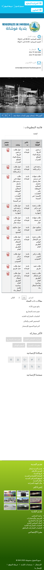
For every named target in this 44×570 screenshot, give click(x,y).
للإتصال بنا (38, 568)
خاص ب (26, 143)
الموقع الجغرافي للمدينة (33, 478)
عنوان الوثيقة (37, 143)
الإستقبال (38, 564)
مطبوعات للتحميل (34, 345)
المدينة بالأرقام (37, 471)
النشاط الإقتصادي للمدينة (33, 476)
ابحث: (35, 133)
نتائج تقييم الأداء (34, 306)
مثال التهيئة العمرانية (35, 483)
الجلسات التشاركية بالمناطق (32, 528)
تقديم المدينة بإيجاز (35, 468)
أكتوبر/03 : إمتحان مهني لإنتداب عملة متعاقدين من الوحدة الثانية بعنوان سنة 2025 (26, 115)
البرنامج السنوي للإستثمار (31, 326)
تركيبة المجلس (37, 516)
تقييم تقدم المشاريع (33, 311)
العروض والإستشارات (34, 518)
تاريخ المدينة (38, 473)
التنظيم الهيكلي (19, 345)
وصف (18, 145)
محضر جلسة (6, 143)
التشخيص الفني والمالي (31, 321)
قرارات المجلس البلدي (32, 339)
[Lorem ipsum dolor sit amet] (35, 493)
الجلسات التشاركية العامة (31, 316)
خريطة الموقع (8, 6)
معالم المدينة (37, 481)
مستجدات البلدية (27, 564)
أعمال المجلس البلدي (34, 523)
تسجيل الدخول (19, 6)
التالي (13, 298)
